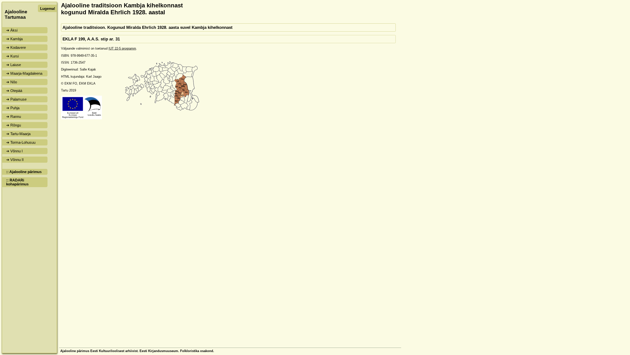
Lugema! (47, 9)
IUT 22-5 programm (122, 48)
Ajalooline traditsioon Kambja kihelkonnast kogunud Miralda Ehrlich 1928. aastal (122, 9)
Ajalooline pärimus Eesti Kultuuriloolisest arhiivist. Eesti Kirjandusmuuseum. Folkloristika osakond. (137, 351)
